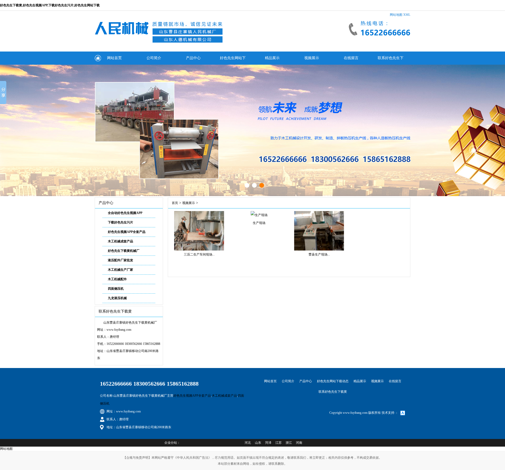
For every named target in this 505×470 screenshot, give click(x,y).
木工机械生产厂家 (120, 270)
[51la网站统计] (402, 413)
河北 (248, 443)
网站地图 (396, 15)
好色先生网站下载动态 (233, 60)
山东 (258, 443)
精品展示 (272, 58)
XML (406, 15)
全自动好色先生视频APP (125, 213)
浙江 (289, 443)
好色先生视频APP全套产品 (126, 232)
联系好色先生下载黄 (390, 60)
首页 (175, 203)
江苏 (278, 443)
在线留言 (351, 58)
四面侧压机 (116, 288)
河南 (299, 443)
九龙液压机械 (117, 298)
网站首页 (114, 58)
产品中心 (193, 58)
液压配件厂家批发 (120, 260)
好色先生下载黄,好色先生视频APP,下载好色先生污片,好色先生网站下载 (50, 5)
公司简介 (154, 58)
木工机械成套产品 (120, 241)
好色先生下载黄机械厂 (123, 251)
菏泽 (268, 443)
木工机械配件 (117, 279)
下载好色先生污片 (120, 222)
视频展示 (311, 58)
